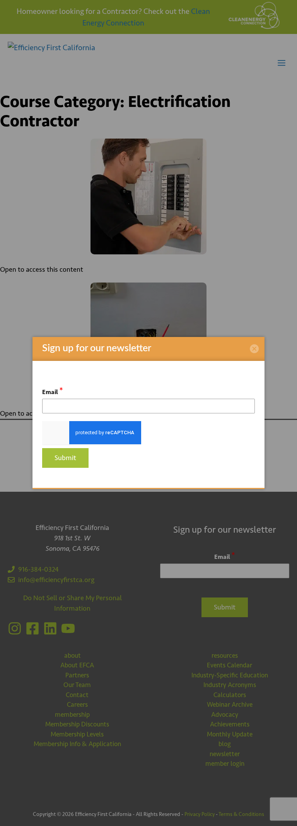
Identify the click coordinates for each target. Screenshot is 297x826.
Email (52, 390)
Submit (65, 458)
